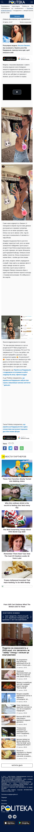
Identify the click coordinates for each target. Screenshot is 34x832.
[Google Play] (24, 823)
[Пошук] (2, 2)
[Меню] (32, 2)
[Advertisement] (17, 297)
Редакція (4, 797)
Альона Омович (24, 45)
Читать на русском (25, 22)
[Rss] (10, 817)
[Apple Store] (9, 823)
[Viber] (16, 448)
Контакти (4, 803)
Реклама (4, 800)
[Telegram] (10, 448)
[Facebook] (5, 448)
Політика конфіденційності (9, 794)
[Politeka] (17, 2)
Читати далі (17, 765)
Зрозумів (17, 16)
